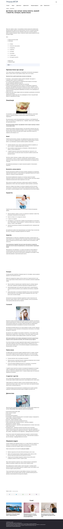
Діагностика (19, 5)
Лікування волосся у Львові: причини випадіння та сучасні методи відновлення (30, 515)
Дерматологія (25, 5)
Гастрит (7, 5)
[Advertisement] (23, 20)
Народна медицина (34, 5)
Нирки (13, 5)
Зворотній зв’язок (9, 526)
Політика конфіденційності (16, 526)
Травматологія (46, 5)
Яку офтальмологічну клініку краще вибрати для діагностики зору (48, 515)
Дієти (41, 5)
